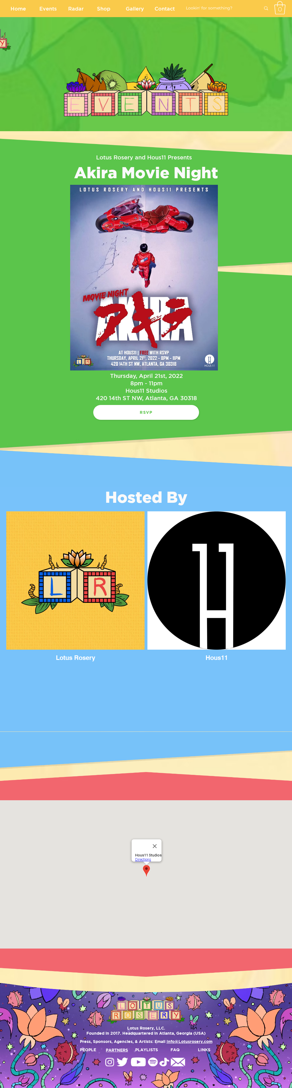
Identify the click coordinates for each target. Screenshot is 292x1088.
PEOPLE (88, 1049)
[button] (279, 7)
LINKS (204, 1049)
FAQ (175, 1049)
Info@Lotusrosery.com (189, 1041)
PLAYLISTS (146, 1049)
